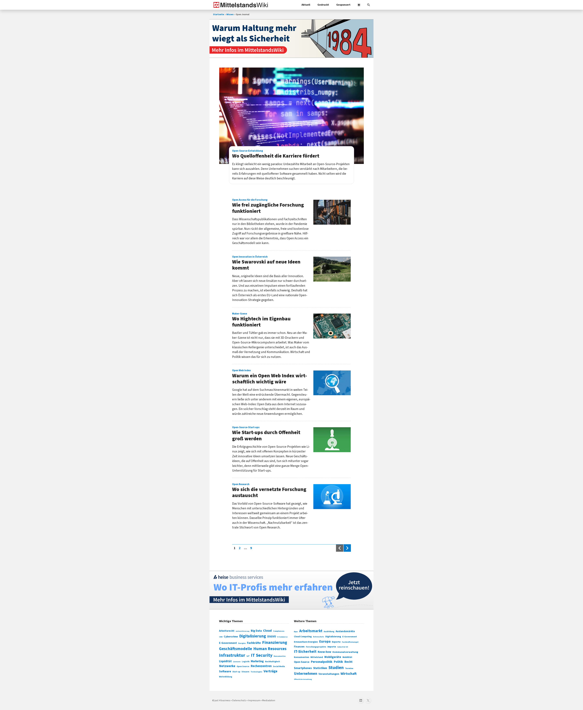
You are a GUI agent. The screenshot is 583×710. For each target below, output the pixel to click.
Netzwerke (227, 666)
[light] (359, 5)
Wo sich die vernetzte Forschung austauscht (269, 491)
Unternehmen (305, 673)
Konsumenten (280, 656)
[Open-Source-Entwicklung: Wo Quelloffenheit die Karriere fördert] (291, 115)
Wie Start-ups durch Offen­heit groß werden (266, 434)
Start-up (236, 671)
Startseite (218, 14)
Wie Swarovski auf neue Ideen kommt (266, 263)
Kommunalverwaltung (345, 652)
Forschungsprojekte (316, 646)
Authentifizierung (242, 631)
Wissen (230, 14)
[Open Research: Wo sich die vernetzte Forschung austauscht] (332, 496)
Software (225, 671)
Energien (242, 643)
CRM (220, 637)
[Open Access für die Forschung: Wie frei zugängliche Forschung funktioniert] (332, 212)
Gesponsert (343, 5)
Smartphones (303, 668)
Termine (349, 668)
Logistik (245, 661)
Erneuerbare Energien (306, 642)
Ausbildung (329, 631)
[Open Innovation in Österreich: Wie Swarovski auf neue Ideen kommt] (332, 269)
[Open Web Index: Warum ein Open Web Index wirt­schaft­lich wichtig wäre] (332, 383)
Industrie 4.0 (342, 647)
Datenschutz (318, 636)
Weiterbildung (225, 676)
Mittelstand (316, 657)
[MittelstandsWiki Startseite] (240, 5)
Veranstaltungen (329, 674)
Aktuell (306, 5)
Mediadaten (268, 700)
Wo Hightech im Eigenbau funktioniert (261, 320)
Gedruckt (323, 5)
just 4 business (222, 700)
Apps (296, 631)
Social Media (279, 666)
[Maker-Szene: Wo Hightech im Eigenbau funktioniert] (332, 326)
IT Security (261, 655)
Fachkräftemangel (350, 642)
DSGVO (271, 637)
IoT (248, 656)
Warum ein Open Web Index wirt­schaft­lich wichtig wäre (269, 377)
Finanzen (299, 647)
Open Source (243, 666)
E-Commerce (282, 637)
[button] (368, 5)
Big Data (256, 631)
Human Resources (269, 649)
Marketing (257, 661)
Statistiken (320, 668)
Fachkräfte (254, 643)
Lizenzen (236, 662)
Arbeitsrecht (226, 631)
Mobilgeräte (332, 657)
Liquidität (225, 661)
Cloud (267, 630)
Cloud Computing (303, 636)
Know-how (324, 652)
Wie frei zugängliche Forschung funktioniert (268, 206)
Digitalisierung (252, 636)
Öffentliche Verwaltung (303, 679)
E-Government (228, 643)
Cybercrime (231, 637)
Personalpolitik (321, 662)
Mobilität (347, 657)
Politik (338, 662)
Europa (325, 641)
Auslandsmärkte (345, 631)
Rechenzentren (261, 666)
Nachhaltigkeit (272, 661)
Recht (348, 662)
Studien (336, 667)
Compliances (278, 631)
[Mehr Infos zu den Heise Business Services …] (291, 590)
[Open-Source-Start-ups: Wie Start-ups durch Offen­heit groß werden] (332, 439)
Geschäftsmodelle (235, 649)
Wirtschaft (349, 673)
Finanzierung (274, 642)
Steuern (245, 671)
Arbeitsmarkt (310, 631)
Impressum (254, 700)
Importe (331, 646)
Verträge (270, 671)
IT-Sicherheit (305, 651)
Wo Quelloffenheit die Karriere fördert (275, 154)
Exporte (336, 642)
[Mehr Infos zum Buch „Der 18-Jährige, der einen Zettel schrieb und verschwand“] (291, 38)
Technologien (256, 672)
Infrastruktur (232, 655)
